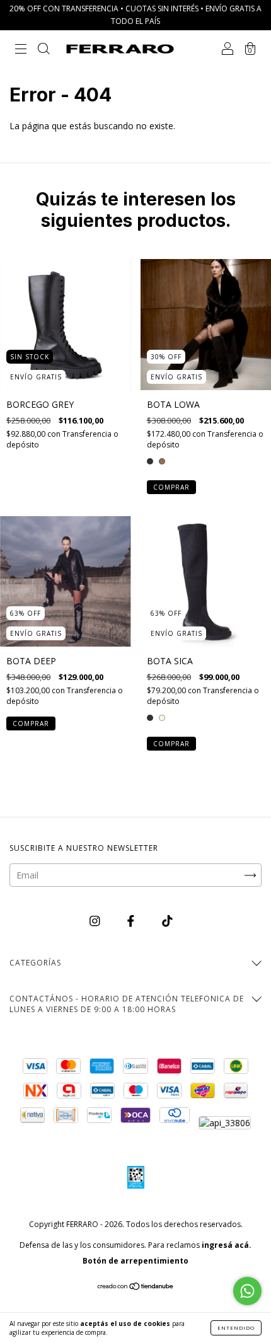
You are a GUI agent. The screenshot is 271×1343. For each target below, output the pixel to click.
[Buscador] (43, 50)
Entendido (236, 1327)
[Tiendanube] (135, 1287)
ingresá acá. (226, 1245)
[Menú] (20, 50)
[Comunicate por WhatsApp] (247, 1291)
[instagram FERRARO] (96, 920)
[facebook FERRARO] (132, 920)
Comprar (171, 487)
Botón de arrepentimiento (135, 1260)
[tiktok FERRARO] (167, 920)
